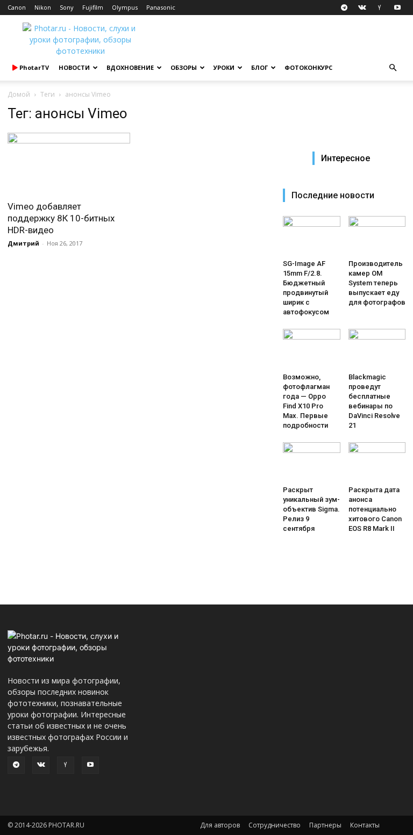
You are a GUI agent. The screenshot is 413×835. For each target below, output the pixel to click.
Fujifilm (92, 7)
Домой (19, 94)
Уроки (223, 67)
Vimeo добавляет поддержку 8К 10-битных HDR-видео (61, 218)
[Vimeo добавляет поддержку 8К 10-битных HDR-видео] (69, 163)
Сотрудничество (274, 825)
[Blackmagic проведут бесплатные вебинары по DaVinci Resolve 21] (377, 348)
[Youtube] (397, 7)
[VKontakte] (362, 7)
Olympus (125, 7)
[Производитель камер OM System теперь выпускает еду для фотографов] (377, 235)
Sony (67, 7)
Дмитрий (23, 243)
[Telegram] (344, 7)
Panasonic (160, 7)
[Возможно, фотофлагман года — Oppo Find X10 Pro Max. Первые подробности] (311, 348)
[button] (392, 68)
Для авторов (220, 825)
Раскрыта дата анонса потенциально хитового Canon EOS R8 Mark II (375, 509)
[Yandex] (380, 7)
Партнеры (325, 825)
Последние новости (332, 195)
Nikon (42, 7)
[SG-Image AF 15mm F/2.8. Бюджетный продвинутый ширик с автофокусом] (311, 235)
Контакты (365, 825)
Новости (74, 67)
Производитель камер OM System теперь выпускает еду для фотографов (376, 283)
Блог (259, 67)
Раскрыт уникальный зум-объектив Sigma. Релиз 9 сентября (311, 509)
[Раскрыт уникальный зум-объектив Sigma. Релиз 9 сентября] (311, 461)
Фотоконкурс (308, 67)
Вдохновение (130, 67)
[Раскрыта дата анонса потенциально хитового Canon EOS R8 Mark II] (377, 461)
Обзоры (183, 67)
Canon (17, 7)
